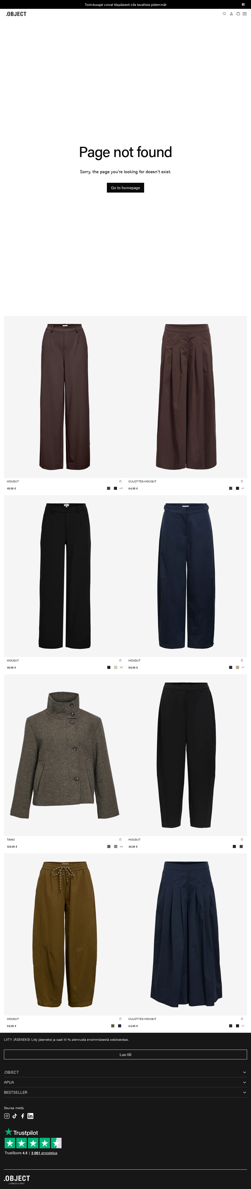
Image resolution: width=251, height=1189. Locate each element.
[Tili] (231, 14)
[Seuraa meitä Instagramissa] (7, 1116)
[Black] (115, 488)
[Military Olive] (113, 1026)
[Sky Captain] (231, 667)
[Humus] (237, 667)
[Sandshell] (116, 667)
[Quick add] (120, 481)
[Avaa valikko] (244, 13)
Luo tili (126, 1054)
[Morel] (109, 846)
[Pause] (243, 4)
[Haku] (224, 14)
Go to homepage (125, 187)
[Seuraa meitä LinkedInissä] (30, 1116)
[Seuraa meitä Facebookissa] (22, 1116)
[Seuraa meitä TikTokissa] (15, 1116)
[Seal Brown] (109, 488)
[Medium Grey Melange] (116, 846)
